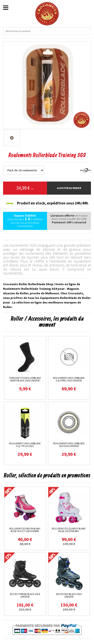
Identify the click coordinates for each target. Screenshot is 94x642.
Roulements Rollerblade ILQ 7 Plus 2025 (25, 445)
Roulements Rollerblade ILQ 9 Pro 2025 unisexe (69, 379)
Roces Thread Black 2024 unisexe (25, 595)
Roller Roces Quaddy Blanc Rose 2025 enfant (69, 530)
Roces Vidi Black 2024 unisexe (69, 595)
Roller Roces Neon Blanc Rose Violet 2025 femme (25, 530)
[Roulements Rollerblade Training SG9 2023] (47, 85)
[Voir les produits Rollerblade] (85, 170)
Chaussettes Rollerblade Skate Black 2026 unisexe (25, 379)
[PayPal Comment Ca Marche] (47, 629)
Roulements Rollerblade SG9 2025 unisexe (69, 445)
